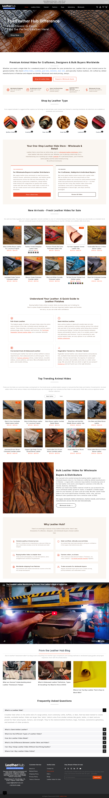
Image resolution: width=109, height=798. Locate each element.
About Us (32, 768)
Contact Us (50, 768)
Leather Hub (63, 796)
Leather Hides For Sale (54, 779)
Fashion (54, 7)
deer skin (61, 71)
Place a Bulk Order (32, 194)
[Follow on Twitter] (68, 769)
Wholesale (81, 7)
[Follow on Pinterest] (77, 769)
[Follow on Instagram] (71, 769)
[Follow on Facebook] (65, 769)
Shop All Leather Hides (42, 79)
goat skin (45, 71)
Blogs (48, 776)
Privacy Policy (33, 776)
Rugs (62, 7)
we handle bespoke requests (79, 558)
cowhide (38, 71)
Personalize (50, 771)
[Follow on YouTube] (80, 769)
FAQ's (48, 774)
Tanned (46, 7)
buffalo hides (28, 71)
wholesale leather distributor (68, 152)
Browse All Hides (77, 194)
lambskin (53, 71)
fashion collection (23, 358)
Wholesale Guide (65, 505)
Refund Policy (33, 771)
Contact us (61, 364)
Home (26, 7)
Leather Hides (35, 7)
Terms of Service (34, 779)
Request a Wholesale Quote (64, 79)
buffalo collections (64, 338)
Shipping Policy (34, 774)
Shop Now (14, 35)
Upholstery (71, 7)
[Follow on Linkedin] (74, 769)
